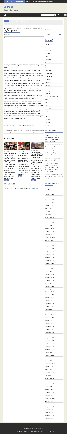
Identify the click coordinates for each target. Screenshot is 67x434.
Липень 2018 (49, 418)
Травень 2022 (49, 306)
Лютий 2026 (49, 205)
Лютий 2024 (49, 269)
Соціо (47, 111)
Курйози (47, 85)
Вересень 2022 (49, 295)
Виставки (48, 50)
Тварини (47, 116)
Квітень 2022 (49, 309)
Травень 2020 (49, 358)
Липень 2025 (49, 226)
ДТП (46, 65)
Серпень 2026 (49, 194)
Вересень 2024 (49, 254)
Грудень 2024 (49, 246)
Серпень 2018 (49, 415)
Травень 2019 (49, 392)
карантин (26, 125)
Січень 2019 (49, 404)
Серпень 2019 (49, 384)
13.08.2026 (35, 150)
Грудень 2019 (49, 372)
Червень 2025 (49, 228)
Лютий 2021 (49, 335)
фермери (31, 125)
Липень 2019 (49, 387)
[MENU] (65, 15)
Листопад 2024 (49, 249)
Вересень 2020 (49, 346)
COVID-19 (48, 45)
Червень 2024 (49, 260)
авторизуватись (33, 188)
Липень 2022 (49, 300)
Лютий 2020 (49, 366)
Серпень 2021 (49, 320)
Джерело (6, 122)
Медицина (48, 91)
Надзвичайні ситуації (51, 96)
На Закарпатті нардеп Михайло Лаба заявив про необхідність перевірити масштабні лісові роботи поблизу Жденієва (53, 156)
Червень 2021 (49, 326)
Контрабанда (49, 76)
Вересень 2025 (49, 220)
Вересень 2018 (49, 412)
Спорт (47, 114)
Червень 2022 (49, 303)
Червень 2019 (49, 389)
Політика (48, 108)
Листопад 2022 (49, 289)
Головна (7, 125)
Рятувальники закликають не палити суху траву (13, 131)
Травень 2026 (49, 200)
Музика (47, 93)
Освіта (47, 99)
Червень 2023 (49, 277)
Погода (47, 102)
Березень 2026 (50, 203)
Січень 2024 (49, 272)
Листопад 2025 (49, 214)
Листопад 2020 (49, 341)
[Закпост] (5, 15)
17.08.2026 (7, 151)
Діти (46, 56)
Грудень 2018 (49, 407)
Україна (47, 122)
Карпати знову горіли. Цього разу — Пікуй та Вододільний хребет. (54, 176)
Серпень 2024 (49, 257)
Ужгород (48, 119)
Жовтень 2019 (49, 378)
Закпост (8, 6)
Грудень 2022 (49, 286)
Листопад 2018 (49, 410)
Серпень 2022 (49, 297)
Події (47, 105)
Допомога (48, 62)
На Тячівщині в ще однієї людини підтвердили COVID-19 (34, 131)
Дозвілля (48, 59)
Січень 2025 (49, 243)
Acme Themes (50, 431)
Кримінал (48, 79)
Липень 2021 (49, 323)
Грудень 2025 (49, 211)
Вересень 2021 (49, 318)
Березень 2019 (50, 398)
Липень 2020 (49, 352)
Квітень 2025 (49, 234)
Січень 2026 (49, 208)
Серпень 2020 (49, 349)
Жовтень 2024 (49, 251)
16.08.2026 (21, 151)
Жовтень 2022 (49, 292)
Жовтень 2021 (49, 315)
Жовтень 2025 (49, 217)
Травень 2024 (49, 263)
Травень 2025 (49, 231)
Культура (48, 82)
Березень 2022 (50, 312)
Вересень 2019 (49, 381)
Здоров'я (48, 70)
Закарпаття (12, 125)
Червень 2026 (49, 197)
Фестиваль (48, 125)
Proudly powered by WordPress (22, 431)
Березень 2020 (50, 364)
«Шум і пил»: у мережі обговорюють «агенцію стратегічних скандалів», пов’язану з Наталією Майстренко (52, 167)
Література (48, 88)
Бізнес (47, 47)
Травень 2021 (49, 329)
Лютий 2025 (49, 240)
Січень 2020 (49, 369)
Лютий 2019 (49, 401)
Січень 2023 (49, 283)
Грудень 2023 (49, 274)
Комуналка (48, 73)
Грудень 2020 (49, 338)
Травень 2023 (49, 280)
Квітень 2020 (49, 361)
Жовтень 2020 (49, 343)
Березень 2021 (50, 332)
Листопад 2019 (49, 375)
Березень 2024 (50, 266)
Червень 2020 (49, 355)
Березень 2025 (50, 237)
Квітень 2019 (49, 395)
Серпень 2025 (49, 223)
